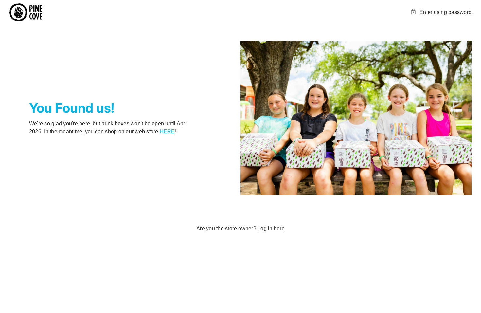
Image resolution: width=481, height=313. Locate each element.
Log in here (271, 228)
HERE (167, 131)
